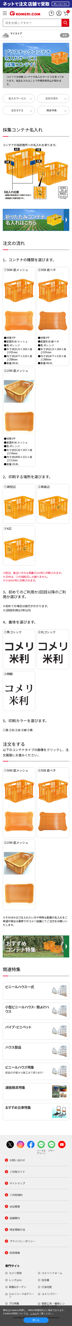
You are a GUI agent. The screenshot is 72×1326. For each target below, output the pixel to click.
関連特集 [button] (52, 110)
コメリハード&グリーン (21, 1295)
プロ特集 (14, 1303)
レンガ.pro (15, 1280)
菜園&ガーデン (17, 1287)
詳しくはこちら (60, 3)
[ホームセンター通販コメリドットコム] (25, 14)
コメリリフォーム (52, 1273)
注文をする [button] (17, 110)
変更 (64, 35)
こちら (33, 1313)
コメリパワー (49, 1294)
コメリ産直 (15, 1273)
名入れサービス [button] (17, 98)
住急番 (45, 1280)
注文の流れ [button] (51, 98)
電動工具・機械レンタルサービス (53, 1304)
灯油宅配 (47, 1287)
